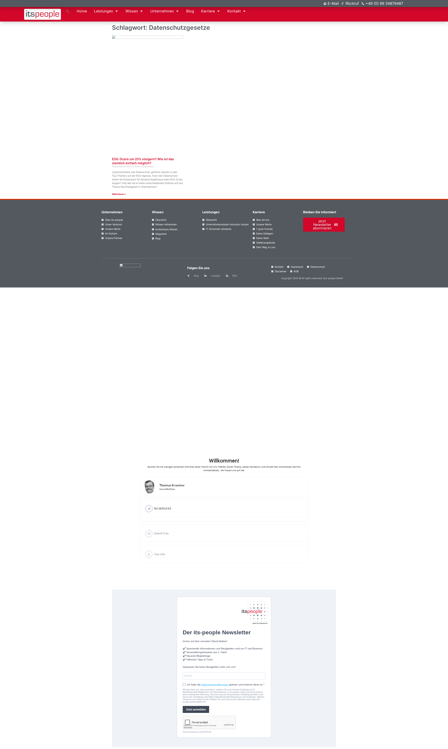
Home (82, 11)
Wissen (131, 11)
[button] (68, 11)
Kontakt (234, 11)
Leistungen (103, 11)
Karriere (208, 11)
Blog (190, 11)
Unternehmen (162, 11)
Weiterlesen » (119, 194)
